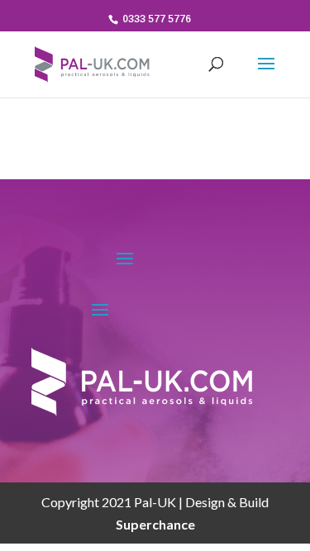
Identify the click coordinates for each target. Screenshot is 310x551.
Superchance (155, 524)
